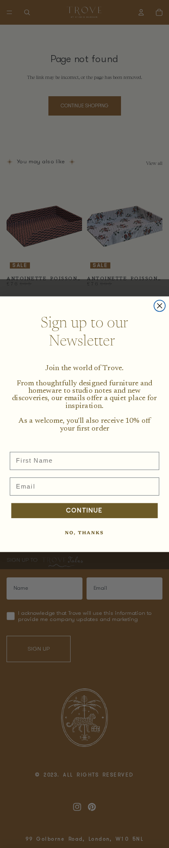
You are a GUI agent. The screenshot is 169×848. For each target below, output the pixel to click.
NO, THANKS (84, 533)
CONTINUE (84, 510)
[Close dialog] (159, 305)
